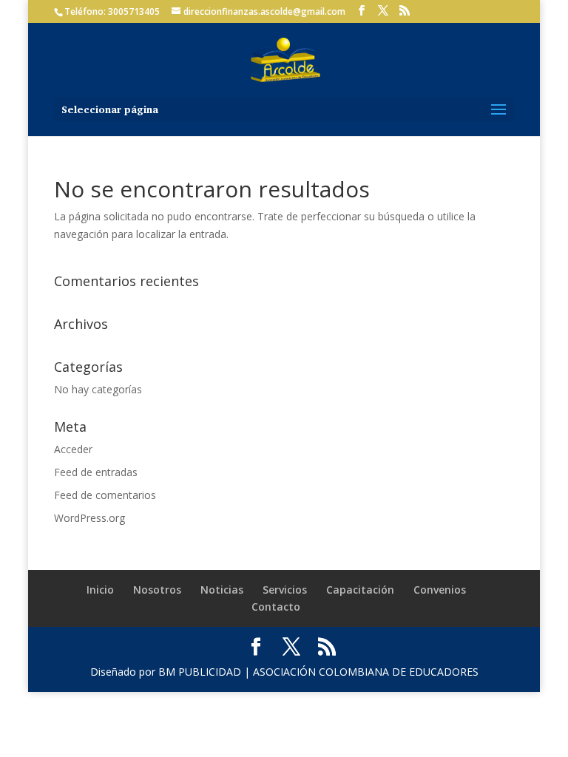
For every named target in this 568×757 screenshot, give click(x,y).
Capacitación (360, 590)
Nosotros (157, 590)
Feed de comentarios (105, 495)
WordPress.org (89, 518)
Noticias (221, 590)
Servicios (285, 590)
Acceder (73, 449)
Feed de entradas (96, 472)
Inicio (100, 590)
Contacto (275, 607)
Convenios (439, 590)
